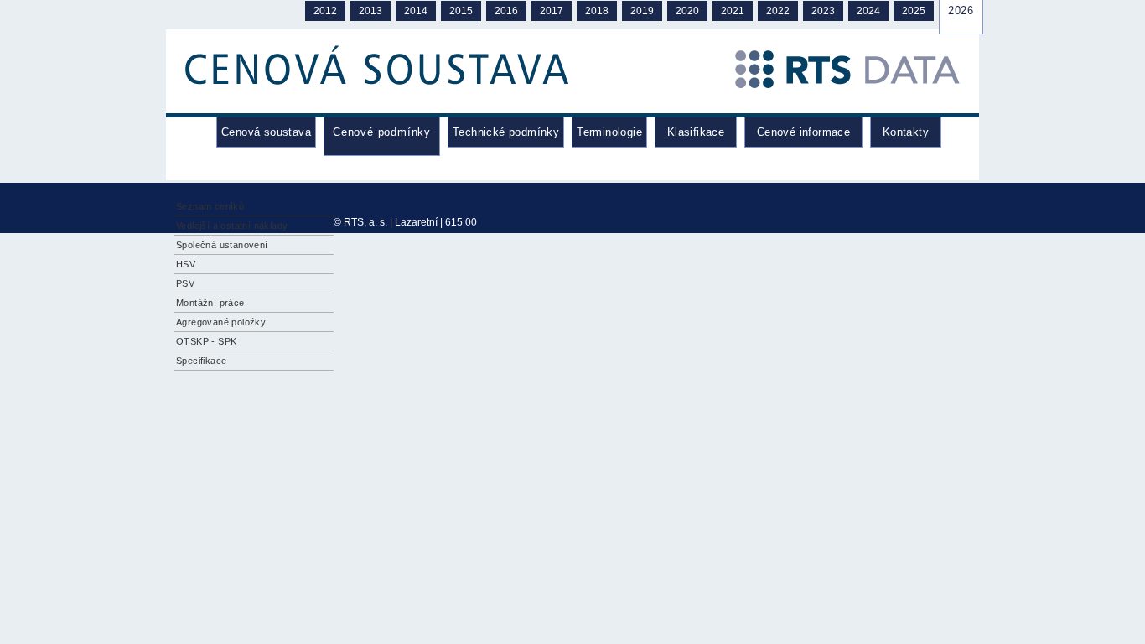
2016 (506, 11)
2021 (732, 11)
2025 (913, 11)
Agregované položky (221, 322)
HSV (185, 264)
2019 (642, 11)
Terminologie (609, 132)
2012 (325, 11)
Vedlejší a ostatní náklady (232, 226)
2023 (823, 11)
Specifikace (201, 361)
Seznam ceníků (210, 206)
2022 (778, 11)
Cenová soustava (266, 132)
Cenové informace (803, 132)
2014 (415, 11)
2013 (370, 11)
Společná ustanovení (222, 245)
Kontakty (905, 132)
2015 (461, 11)
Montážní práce (210, 303)
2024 (868, 11)
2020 (687, 11)
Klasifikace (696, 132)
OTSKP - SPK (206, 341)
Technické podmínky (506, 132)
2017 (551, 11)
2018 (597, 11)
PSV (185, 283)
